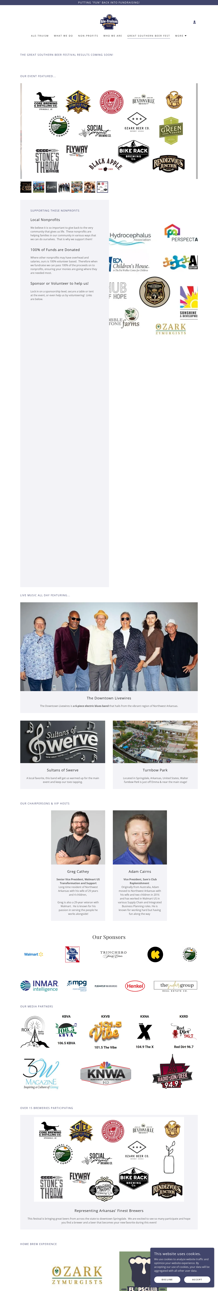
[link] (109, 21)
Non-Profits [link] (88, 35)
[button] (194, 22)
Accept (197, 1279)
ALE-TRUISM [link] (40, 35)
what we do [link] (63, 35)
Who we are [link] (112, 35)
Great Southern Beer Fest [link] (148, 35)
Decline (167, 1279)
